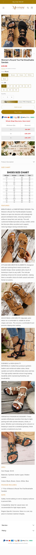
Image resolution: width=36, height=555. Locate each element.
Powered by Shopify (23, 543)
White (30, 75)
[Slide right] (34, 54)
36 (4, 86)
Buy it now (18, 112)
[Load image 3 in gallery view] (27, 53)
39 (22, 86)
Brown (13, 75)
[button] (3, 8)
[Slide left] (2, 54)
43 (16, 90)
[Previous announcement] (3, 2)
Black (4, 75)
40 (28, 86)
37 (10, 86)
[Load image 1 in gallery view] (8, 53)
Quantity (3, 94)
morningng (15, 543)
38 (16, 86)
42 (10, 90)
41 (4, 90)
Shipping (3, 68)
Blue (4, 79)
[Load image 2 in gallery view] (18, 53)
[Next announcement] (33, 2)
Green (21, 75)
